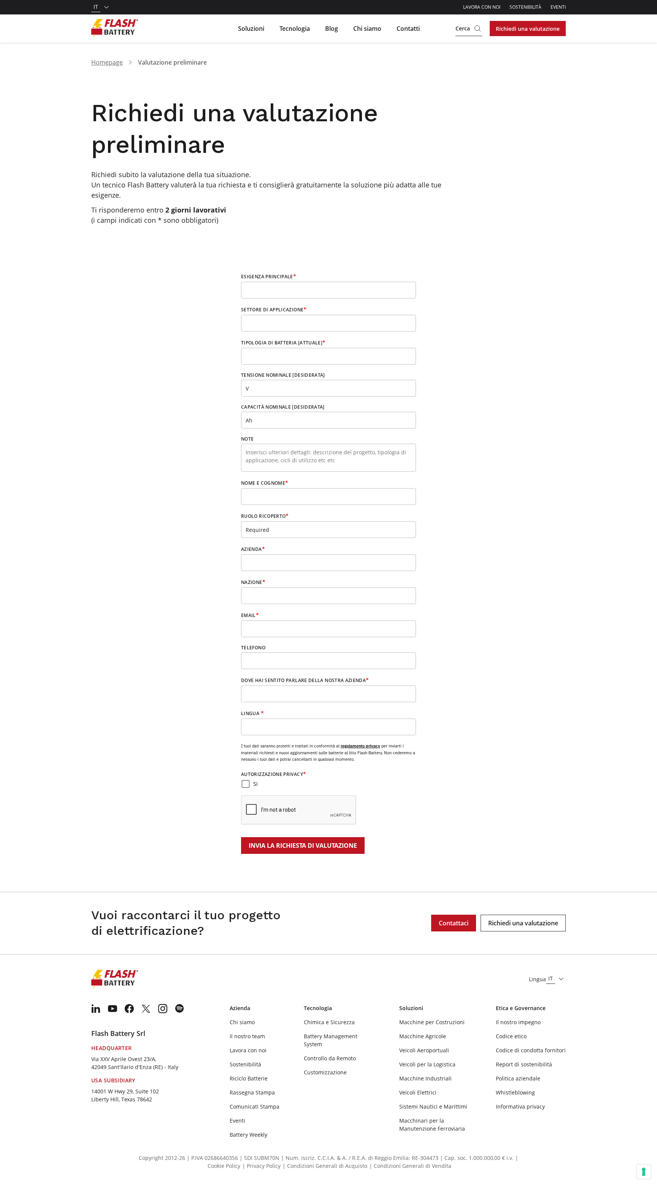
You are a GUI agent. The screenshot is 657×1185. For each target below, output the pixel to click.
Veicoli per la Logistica (427, 1064)
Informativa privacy (520, 1106)
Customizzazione (325, 1072)
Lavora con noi (481, 7)
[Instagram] (162, 1008)
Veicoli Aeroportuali (424, 1050)
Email (250, 615)
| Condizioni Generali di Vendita (410, 1165)
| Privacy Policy (261, 1165)
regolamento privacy (360, 746)
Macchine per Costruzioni (432, 1022)
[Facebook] (129, 1008)
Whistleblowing (515, 1092)
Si (255, 783)
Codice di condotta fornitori (531, 1050)
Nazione (253, 582)
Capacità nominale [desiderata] (283, 407)
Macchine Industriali (425, 1078)
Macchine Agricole (422, 1036)
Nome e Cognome (264, 482)
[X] (146, 1008)
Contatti (408, 28)
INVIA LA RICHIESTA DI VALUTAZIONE (303, 845)
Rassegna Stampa (252, 1092)
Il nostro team (247, 1036)
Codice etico (511, 1036)
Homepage (107, 62)
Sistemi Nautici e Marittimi (433, 1106)
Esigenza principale (268, 276)
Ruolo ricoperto (265, 515)
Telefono (253, 648)
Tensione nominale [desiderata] (283, 375)
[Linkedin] (95, 1008)
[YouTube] (112, 1008)
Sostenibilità (525, 7)
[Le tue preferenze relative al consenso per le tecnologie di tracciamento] (643, 1171)
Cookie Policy (224, 1165)
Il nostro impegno (518, 1022)
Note (247, 439)
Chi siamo (367, 28)
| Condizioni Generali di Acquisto (324, 1165)
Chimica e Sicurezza (329, 1022)
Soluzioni (251, 28)
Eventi (558, 7)
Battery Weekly (248, 1134)
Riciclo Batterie (249, 1078)
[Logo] (114, 28)
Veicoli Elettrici (417, 1092)
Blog (331, 28)
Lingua (252, 713)
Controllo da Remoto (330, 1058)
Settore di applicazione (274, 309)
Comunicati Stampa (254, 1106)
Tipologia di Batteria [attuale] (283, 342)
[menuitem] (95, 1008)
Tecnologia (294, 28)
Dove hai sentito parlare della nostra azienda (305, 680)
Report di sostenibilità (524, 1064)
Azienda (253, 549)
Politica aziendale (518, 1078)
